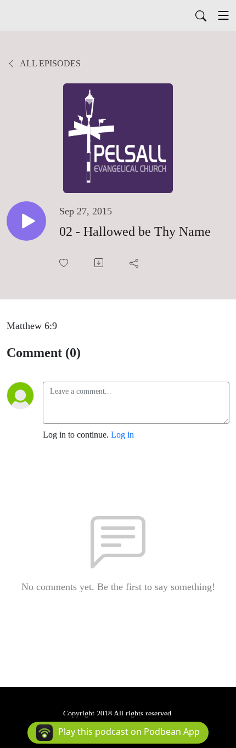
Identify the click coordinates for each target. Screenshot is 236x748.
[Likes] (64, 263)
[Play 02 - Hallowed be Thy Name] (26, 221)
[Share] (135, 263)
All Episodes (49, 63)
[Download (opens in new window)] (99, 262)
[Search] (201, 15)
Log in (122, 434)
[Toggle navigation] (223, 15)
